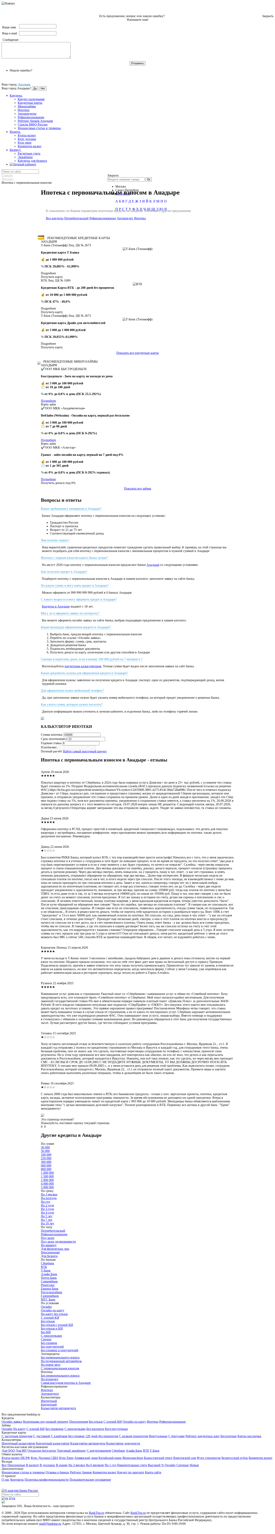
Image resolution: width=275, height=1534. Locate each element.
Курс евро (24, 142)
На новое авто (50, 1364)
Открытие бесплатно (41, 1450)
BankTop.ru (96, 1512)
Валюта (15, 131)
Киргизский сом (184, 1458)
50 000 (45, 1151)
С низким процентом (133, 1436)
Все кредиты (54, 218)
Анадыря (153, 564)
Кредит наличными (31, 99)
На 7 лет (46, 1219)
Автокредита (50, 1393)
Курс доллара (27, 139)
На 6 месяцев (95, 1465)
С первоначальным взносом (60, 1368)
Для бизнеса (49, 1256)
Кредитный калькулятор (52, 1443)
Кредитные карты (30, 102)
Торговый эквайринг (71, 1450)
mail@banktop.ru (50, 1523)
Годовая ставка (51, 743)
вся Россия (122, 193)
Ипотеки (47, 1390)
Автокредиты (27, 113)
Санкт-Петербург (127, 190)
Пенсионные (16, 1465)
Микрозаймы (27, 106)
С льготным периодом (17, 1436)
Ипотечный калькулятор (18, 1443)
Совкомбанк (49, 1281)
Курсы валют (27, 135)
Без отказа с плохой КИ (57, 1325)
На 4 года (47, 1212)
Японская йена (132, 1458)
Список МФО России (33, 124)
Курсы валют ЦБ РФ (16, 1458)
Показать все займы (137, 488)
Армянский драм (86, 1458)
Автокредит (125, 218)
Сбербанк (47, 1263)
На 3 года (47, 1209)
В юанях (62, 1465)
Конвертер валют (29, 146)
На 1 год (110, 1465)
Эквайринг (25, 157)
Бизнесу (16, 150)
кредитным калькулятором (83, 666)
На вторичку (49, 1379)
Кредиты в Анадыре (56, 606)
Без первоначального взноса (60, 1357)
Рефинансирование (31, 117)
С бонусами (176, 1436)
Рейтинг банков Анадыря (35, 121)
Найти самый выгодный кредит (85, 751)
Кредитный (49, 1404)
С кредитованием (99, 1450)
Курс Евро (66, 1458)
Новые (194, 1465)
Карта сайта (153, 1472)
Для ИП (21, 1450)
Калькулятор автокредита (58, 1408)
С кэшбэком (59, 1436)
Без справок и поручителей (59, 1350)
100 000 (46, 1154)
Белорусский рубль (234, 1458)
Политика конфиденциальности (47, 1479)
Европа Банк (49, 1288)
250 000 (46, 1158)
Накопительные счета (132, 1465)
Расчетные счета (29, 153)
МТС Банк (48, 1299)
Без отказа (48, 1321)
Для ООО (8, 1450)
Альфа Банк (49, 1274)
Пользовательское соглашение (90, 1479)
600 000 (46, 1165)
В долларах (47, 1465)
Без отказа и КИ (52, 1328)
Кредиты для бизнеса (32, 160)
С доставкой (41, 1436)
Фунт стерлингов (209, 1458)
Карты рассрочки (249, 1436)
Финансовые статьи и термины (39, 128)
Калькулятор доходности (123, 1443)
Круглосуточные (116, 1429)
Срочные (182, 1465)
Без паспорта (95, 1429)
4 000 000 (47, 1183)
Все (4, 1465)
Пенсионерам (50, 1252)
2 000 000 (47, 1180)
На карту (19, 1429)
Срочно (46, 1339)
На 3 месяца (49, 1194)
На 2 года (47, 1205)
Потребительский (76, 218)
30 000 (45, 1147)
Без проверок (54, 1429)
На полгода (49, 1198)
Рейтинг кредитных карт (202, 1436)
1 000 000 (47, 1172)
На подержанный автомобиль (61, 1361)
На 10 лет (47, 1223)
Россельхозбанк (51, 1292)
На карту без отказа (54, 1314)
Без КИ (46, 1332)
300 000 (46, 1162)
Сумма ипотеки (51, 734)
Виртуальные (158, 1436)
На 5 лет (46, 1216)
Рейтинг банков (81, 1472)
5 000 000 (47, 1187)
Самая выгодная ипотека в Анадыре (66, 1382)
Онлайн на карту (52, 1310)
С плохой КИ (50, 1317)
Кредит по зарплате (130, 1472)
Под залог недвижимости (58, 1241)
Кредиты (16, 95)
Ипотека (23, 110)
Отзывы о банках (57, 1472)
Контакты (17, 1479)
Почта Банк (49, 1277)
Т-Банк (46, 1270)
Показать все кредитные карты (137, 353)
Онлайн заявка (12, 1421)
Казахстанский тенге (158, 1458)
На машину (49, 1245)
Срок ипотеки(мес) (54, 739)
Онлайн (46, 1306)
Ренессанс (48, 1285)
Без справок (49, 1343)
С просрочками (51, 1335)
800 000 (46, 1169)
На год (45, 1201)
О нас (5, 1479)
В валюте (32, 1465)
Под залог (48, 1238)
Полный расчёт (51, 751)
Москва (120, 186)
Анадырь (24, 84)
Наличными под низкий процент (45, 1421)
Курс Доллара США (44, 1458)
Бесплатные (228, 1436)
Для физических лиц (55, 1248)
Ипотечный (49, 1401)
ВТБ (44, 1267)
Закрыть (267, 16)
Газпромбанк (50, 1296)
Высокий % (156, 1465)
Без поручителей (52, 1346)
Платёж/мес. (49, 747)
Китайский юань (110, 1458)
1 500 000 (47, 1176)
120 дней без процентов (101, 1436)
